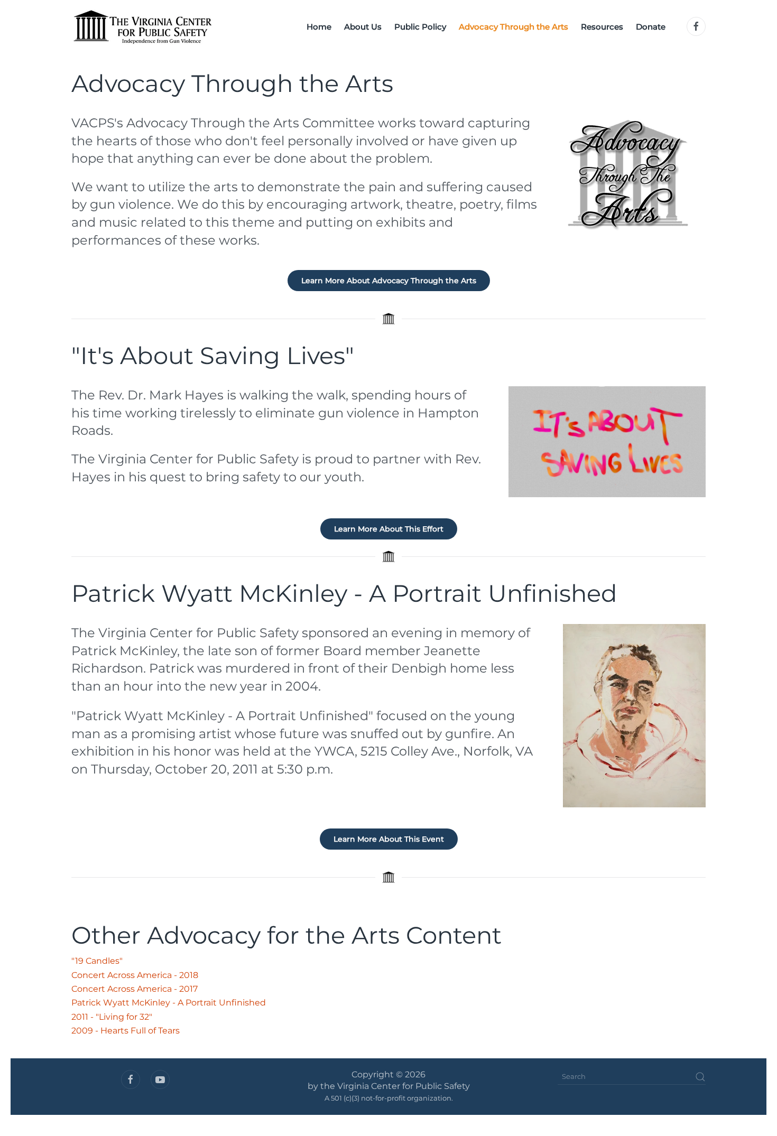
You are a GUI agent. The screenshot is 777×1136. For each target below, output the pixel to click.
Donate (650, 27)
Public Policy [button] (420, 27)
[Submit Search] (700, 1077)
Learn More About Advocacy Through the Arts (388, 280)
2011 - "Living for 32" (111, 1017)
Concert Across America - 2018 (134, 975)
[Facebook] (696, 26)
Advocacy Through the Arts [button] (513, 27)
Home (319, 27)
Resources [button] (602, 27)
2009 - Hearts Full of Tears (125, 1031)
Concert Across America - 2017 (134, 989)
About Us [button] (363, 27)
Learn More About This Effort (388, 529)
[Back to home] (142, 26)
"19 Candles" (97, 961)
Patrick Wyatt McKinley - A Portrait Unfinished (168, 1003)
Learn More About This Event (389, 839)
